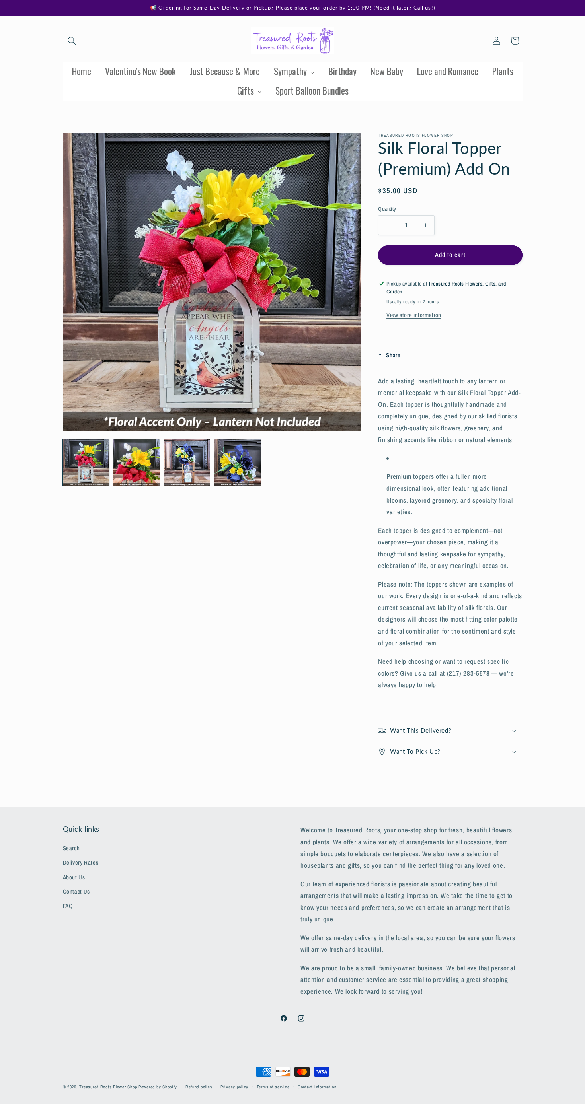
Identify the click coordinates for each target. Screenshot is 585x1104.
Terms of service (273, 1087)
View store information (413, 315)
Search (71, 848)
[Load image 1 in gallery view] (86, 462)
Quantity (387, 208)
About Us (74, 877)
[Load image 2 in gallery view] (136, 462)
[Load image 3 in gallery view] (187, 462)
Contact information (317, 1087)
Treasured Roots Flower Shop (108, 1087)
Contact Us (76, 891)
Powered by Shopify (157, 1087)
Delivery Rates (81, 863)
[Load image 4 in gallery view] (237, 462)
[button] (72, 40)
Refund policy (199, 1087)
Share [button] (393, 355)
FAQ (68, 906)
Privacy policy (234, 1087)
